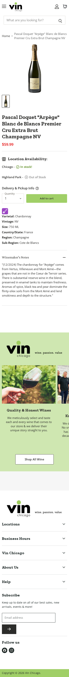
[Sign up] (9, 629)
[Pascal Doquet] (5, 101)
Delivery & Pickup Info (18, 188)
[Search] (60, 20)
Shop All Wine (34, 459)
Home (6, 36)
